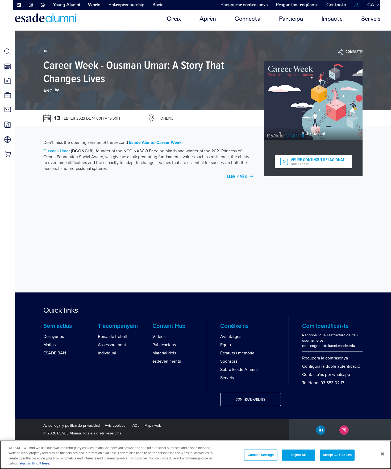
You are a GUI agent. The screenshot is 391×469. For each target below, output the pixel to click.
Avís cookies (115, 425)
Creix (174, 19)
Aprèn (207, 19)
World (94, 5)
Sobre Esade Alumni (239, 369)
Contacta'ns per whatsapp (326, 374)
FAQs (135, 425)
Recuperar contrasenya (244, 5)
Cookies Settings (261, 455)
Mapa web (152, 425)
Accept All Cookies (337, 455)
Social (158, 5)
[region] (195, 454)
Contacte (336, 5)
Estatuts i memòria (237, 353)
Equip (225, 344)
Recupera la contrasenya (325, 358)
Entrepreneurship (126, 5)
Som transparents (250, 399)
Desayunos (53, 336)
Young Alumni (66, 5)
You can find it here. (34, 463)
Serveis (370, 19)
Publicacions (164, 344)
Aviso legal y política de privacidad (71, 425)
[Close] (382, 454)
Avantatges (230, 336)
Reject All (298, 455)
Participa (291, 19)
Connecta (247, 19)
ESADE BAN (54, 353)
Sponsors (228, 361)
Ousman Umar (56, 151)
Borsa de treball (112, 336)
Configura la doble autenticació (331, 366)
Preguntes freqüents (297, 5)
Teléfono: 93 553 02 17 (323, 383)
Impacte (332, 19)
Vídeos (158, 336)
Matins (49, 344)
